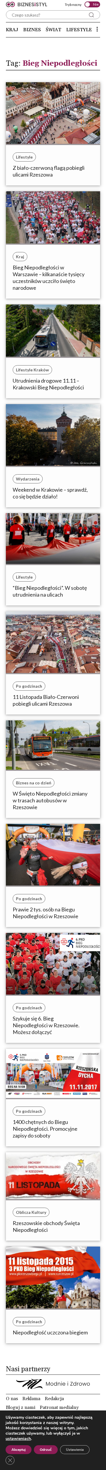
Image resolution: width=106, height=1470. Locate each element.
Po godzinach (29, 686)
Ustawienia (75, 1449)
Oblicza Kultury (31, 1212)
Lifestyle (79, 30)
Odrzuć (46, 1449)
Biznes (32, 30)
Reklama (31, 1399)
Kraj (12, 30)
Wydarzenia (27, 478)
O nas (12, 1399)
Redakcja (54, 1399)
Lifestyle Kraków (32, 369)
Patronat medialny (59, 1407)
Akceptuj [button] (18, 1449)
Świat (53, 30)
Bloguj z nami (20, 1407)
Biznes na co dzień (33, 782)
